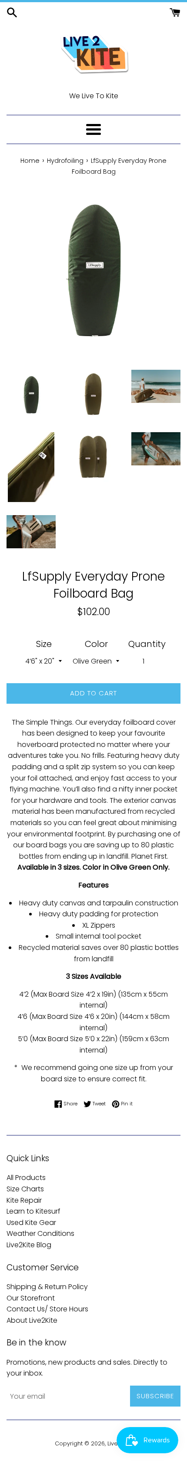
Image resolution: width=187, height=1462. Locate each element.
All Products (26, 1178)
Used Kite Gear (31, 1223)
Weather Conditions (40, 1233)
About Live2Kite (32, 1320)
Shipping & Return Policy (47, 1287)
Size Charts (25, 1189)
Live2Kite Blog (29, 1245)
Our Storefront (31, 1298)
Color (96, 644)
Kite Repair (24, 1200)
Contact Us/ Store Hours (47, 1309)
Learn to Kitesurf (33, 1211)
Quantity (147, 644)
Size (44, 644)
